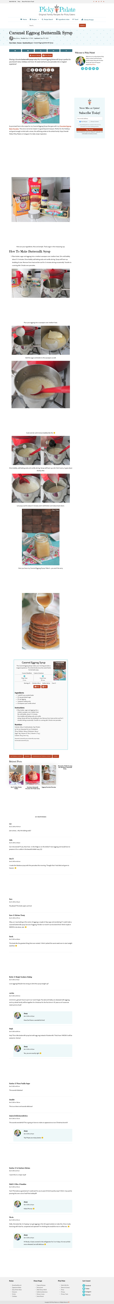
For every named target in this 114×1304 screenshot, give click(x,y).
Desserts (14, 1292)
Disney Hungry (89, 20)
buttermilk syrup (16, 756)
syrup (56, 756)
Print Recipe (48, 55)
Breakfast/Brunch (28, 43)
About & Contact (65, 1287)
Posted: (23, 38)
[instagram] (99, 1)
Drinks (14, 1294)
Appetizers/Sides (16, 1287)
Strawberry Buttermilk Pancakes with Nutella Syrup (32, 787)
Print (37, 686)
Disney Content (95, 121)
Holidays (14, 1296)
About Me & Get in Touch (28, 1)
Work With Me (12, 1)
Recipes (34, 19)
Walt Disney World (42, 1289)
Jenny (18, 38)
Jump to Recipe (35, 55)
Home (25, 19)
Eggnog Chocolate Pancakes (49, 787)
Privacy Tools (64, 1294)
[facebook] (94, 1)
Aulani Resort (40, 1296)
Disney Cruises (40, 1294)
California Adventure (42, 1292)
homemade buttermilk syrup (42, 756)
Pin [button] (45, 686)
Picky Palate (12, 43)
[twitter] (96, 1)
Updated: (37, 38)
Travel (76, 19)
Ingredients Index (63, 19)
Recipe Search (48, 19)
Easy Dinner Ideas (17, 1289)
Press (19, 1)
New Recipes (84, 121)
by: (15, 38)
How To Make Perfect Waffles (16, 787)
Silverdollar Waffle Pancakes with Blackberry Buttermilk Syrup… (65, 767)
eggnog (27, 756)
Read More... (93, 64)
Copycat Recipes (41, 1285)
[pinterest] (101, 1)
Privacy (63, 1292)
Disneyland (40, 1287)
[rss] (104, 1)
